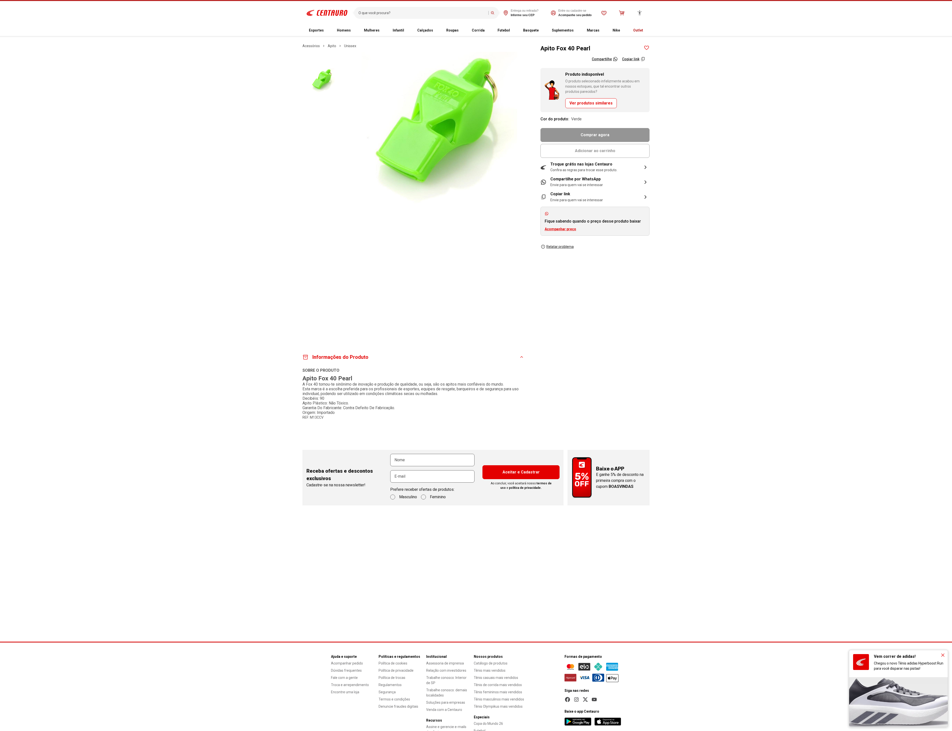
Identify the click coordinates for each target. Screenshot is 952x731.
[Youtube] (594, 699)
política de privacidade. (525, 488)
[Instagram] (576, 699)
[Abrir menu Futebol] (514, 30)
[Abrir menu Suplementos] (578, 30)
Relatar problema (560, 247)
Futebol (504, 30)
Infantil (398, 30)
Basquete (531, 30)
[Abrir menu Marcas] (603, 30)
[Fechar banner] (943, 655)
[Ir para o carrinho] (622, 13)
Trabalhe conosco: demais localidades (446, 692)
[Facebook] (567, 699)
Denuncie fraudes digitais (398, 706)
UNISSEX (350, 46)
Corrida (478, 30)
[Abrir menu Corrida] (489, 30)
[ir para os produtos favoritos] (604, 13)
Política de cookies (393, 663)
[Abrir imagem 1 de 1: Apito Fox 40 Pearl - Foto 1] (439, 129)
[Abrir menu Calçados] (437, 30)
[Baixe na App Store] (607, 722)
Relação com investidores (446, 670)
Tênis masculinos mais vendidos (499, 699)
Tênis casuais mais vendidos (496, 678)
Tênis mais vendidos (490, 670)
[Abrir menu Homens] (355, 30)
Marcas (593, 30)
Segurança (387, 692)
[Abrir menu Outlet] (647, 30)
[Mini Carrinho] (622, 13)
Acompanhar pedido (347, 663)
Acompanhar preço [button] (560, 229)
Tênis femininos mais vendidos (498, 692)
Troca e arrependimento (350, 685)
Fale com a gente (344, 678)
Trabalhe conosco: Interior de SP (446, 680)
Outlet (638, 30)
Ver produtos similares (591, 103)
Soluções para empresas (445, 702)
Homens (344, 30)
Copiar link (630, 59)
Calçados (425, 30)
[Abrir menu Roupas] (463, 30)
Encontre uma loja (345, 692)
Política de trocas (392, 678)
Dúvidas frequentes (346, 670)
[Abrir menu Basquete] (543, 30)
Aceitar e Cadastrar (521, 472)
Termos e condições (394, 699)
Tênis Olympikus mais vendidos (498, 706)
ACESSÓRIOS (311, 46)
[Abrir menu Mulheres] (384, 30)
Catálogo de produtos (490, 663)
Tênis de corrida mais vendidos (498, 685)
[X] (585, 699)
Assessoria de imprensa (445, 663)
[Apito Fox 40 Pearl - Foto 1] (322, 80)
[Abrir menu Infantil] (408, 30)
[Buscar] (493, 13)
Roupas (452, 30)
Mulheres (372, 30)
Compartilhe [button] (602, 59)
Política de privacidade (396, 670)
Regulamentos (390, 685)
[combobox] (422, 12)
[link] (595, 182)
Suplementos (563, 30)
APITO (332, 46)
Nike (616, 30)
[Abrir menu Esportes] (328, 30)
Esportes (316, 30)
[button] (595, 167)
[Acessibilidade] (640, 13)
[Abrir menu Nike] (624, 30)
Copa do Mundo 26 (488, 724)
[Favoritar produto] (647, 48)
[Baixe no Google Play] (578, 722)
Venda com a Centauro (444, 710)
